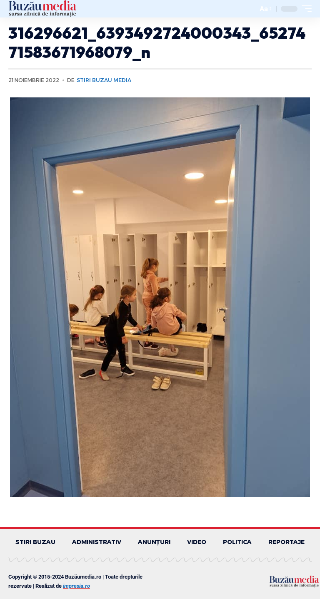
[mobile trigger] (305, 8)
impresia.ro (76, 586)
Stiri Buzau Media (104, 80)
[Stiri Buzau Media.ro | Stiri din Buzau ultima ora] (42, 8)
